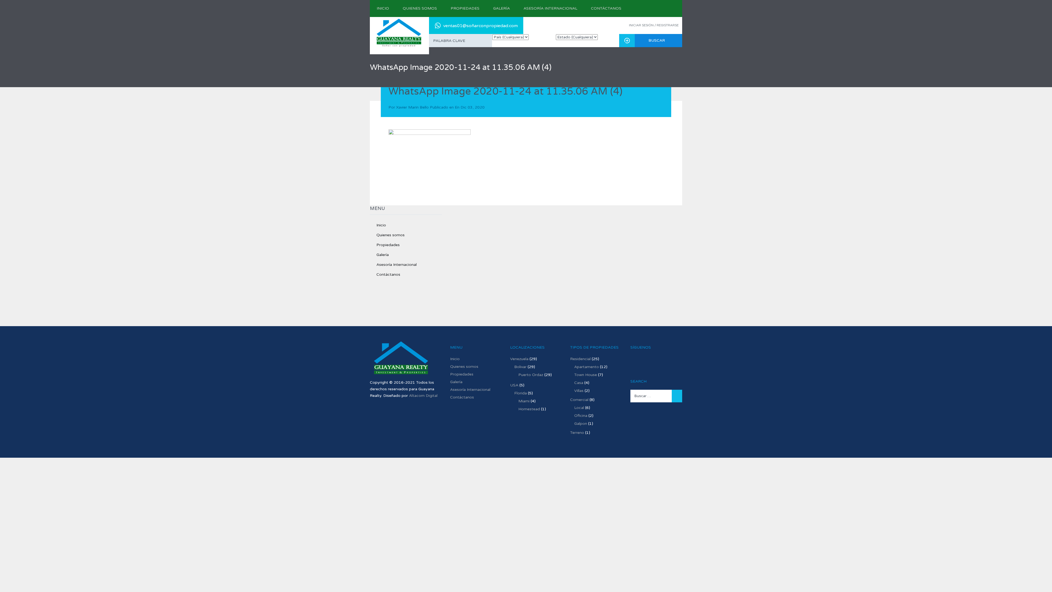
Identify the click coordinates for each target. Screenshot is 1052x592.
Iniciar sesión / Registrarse (654, 25)
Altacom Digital (423, 395)
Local (579, 407)
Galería (501, 8)
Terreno (577, 432)
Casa (578, 382)
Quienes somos (420, 8)
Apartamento (586, 367)
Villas (579, 390)
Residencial (580, 359)
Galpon (580, 423)
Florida (520, 393)
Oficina (580, 415)
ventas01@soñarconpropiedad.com (480, 26)
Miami (524, 401)
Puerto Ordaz (530, 374)
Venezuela (519, 359)
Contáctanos (606, 8)
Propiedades (465, 8)
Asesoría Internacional (550, 8)
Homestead (529, 409)
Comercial (579, 399)
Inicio (383, 8)
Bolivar (520, 367)
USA (514, 385)
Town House (585, 374)
